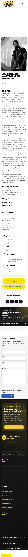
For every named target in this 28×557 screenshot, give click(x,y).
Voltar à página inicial (11, 543)
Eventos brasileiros (8, 522)
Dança (9, 269)
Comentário (5, 368)
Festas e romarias (7, 507)
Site (2, 362)
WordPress (19, 548)
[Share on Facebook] (7, 301)
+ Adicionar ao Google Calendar (14, 280)
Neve (7, 548)
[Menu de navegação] (25, 3)
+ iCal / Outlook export (14, 286)
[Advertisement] (14, 21)
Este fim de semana (8, 469)
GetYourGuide (11, 331)
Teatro (5, 495)
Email (3, 356)
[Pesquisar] (22, 3)
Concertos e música (8, 491)
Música (9, 271)
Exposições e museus (8, 499)
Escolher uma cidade (8, 526)
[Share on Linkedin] (16, 301)
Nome (3, 350)
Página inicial (6, 465)
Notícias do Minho (7, 481)
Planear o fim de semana (9, 530)
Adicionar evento (13, 427)
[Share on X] (12, 301)
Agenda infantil (7, 477)
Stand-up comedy (7, 503)
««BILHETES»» (6, 205)
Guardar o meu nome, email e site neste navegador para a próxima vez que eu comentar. (12, 390)
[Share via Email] (21, 301)
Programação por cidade (9, 473)
